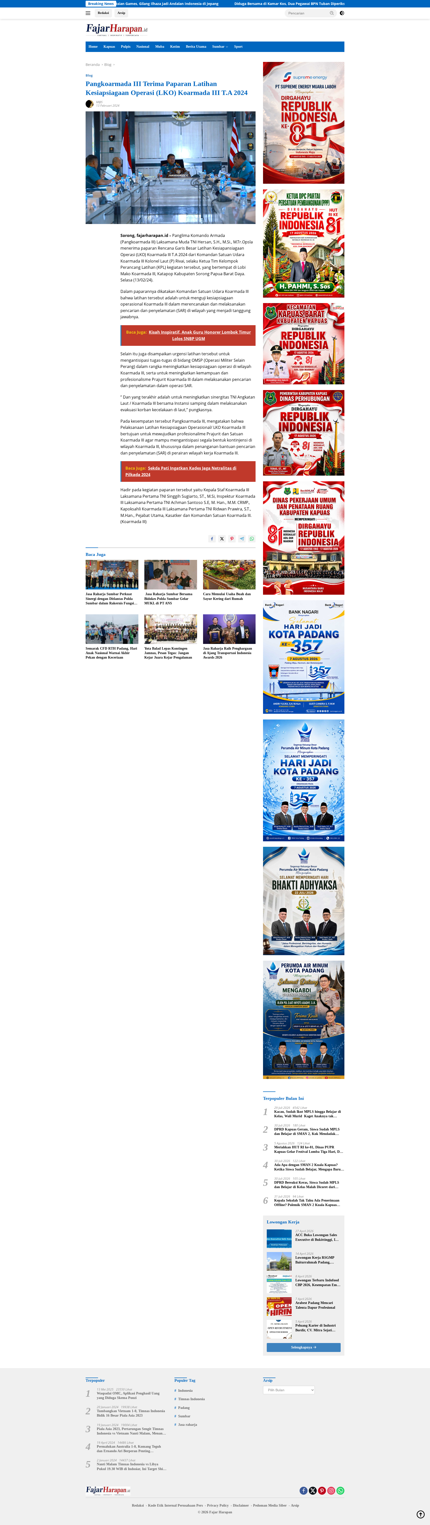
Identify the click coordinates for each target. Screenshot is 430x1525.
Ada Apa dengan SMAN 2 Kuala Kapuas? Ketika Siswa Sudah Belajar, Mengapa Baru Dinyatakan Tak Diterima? (307, 1167)
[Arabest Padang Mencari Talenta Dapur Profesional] (279, 1306)
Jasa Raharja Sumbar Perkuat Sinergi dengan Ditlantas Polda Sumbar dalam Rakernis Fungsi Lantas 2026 (110, 599)
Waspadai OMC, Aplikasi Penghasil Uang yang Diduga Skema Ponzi (128, 1395)
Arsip (121, 13)
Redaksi (103, 13)
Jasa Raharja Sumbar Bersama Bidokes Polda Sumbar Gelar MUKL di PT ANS (168, 598)
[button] (332, 13)
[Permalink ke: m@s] (90, 103)
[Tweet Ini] (222, 538)
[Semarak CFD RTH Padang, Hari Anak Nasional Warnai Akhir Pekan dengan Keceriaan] (112, 629)
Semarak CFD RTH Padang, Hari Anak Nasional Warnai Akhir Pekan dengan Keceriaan (111, 653)
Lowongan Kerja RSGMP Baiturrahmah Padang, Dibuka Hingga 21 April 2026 (317, 1260)
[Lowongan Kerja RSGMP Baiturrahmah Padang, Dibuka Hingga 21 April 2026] (279, 1261)
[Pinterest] (322, 1491)
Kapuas (109, 46)
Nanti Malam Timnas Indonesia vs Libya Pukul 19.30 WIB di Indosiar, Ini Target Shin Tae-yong (131, 1466)
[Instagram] (331, 1491)
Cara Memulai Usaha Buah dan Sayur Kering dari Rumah (227, 596)
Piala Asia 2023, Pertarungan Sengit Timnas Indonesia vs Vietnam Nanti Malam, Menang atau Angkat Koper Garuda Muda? (130, 1431)
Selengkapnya (302, 1347)
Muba (159, 46)
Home (93, 46)
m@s (99, 102)
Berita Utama (196, 46)
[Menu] (89, 13)
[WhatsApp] (340, 1491)
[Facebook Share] (212, 538)
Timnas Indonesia (191, 1399)
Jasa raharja (187, 1425)
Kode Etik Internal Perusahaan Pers (175, 1505)
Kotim (175, 46)
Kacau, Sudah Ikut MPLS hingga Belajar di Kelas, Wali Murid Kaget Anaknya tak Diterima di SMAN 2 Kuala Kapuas (307, 1114)
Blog (89, 75)
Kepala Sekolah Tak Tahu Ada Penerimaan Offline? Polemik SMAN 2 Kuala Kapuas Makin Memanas (306, 1203)
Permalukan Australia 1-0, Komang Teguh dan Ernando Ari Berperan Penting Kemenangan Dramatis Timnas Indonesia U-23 (130, 1449)
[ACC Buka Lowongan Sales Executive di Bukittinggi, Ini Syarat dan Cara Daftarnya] (279, 1238)
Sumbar (218, 46)
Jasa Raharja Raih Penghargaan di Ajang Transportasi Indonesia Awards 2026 (227, 653)
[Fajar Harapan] (117, 29)
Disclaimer (241, 1505)
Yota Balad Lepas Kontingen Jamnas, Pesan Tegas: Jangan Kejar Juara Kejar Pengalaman (168, 653)
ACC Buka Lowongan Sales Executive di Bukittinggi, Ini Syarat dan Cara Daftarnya (316, 1237)
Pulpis (125, 46)
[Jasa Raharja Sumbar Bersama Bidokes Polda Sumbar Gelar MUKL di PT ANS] (170, 574)
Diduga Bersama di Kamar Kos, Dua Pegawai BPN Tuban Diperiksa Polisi (216, 3)
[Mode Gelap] (341, 13)
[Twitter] (313, 1491)
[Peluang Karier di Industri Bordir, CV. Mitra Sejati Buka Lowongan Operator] (279, 1329)
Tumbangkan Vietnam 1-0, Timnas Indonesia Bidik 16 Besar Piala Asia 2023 (131, 1413)
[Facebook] (304, 1491)
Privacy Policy (218, 1505)
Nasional (142, 46)
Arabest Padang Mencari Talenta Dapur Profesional (315, 1305)
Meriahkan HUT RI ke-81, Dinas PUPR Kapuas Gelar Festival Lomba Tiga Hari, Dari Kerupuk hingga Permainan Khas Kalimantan (309, 1149)
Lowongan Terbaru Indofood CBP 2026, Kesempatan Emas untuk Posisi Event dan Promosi (317, 1282)
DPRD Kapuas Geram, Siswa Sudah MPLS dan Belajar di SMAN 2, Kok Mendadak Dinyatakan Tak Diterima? (307, 1131)
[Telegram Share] (242, 538)
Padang (184, 1408)
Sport (238, 46)
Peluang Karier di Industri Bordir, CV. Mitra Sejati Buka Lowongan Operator (315, 1328)
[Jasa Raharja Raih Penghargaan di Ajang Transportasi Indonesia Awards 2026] (229, 629)
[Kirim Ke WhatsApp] (252, 538)
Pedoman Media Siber (270, 1505)
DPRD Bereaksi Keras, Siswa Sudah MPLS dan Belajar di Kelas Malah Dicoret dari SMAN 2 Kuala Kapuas (306, 1185)
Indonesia (185, 1390)
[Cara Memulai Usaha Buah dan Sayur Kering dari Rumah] (229, 574)
